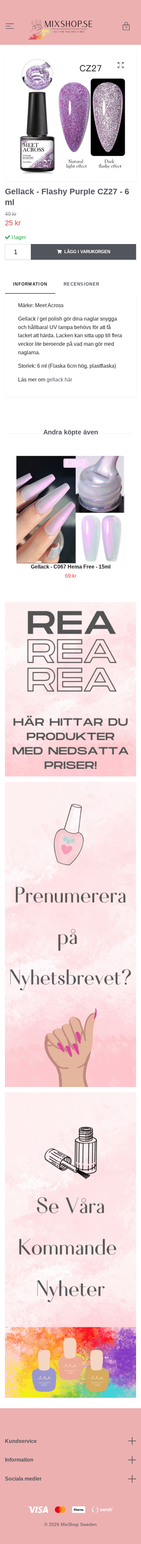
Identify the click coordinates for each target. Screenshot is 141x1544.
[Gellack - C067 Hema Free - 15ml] (70, 527)
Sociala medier (23, 1496)
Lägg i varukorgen (87, 268)
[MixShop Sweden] (83, 30)
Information (19, 1477)
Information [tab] (30, 301)
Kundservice (21, 1458)
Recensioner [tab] (81, 301)
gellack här (59, 396)
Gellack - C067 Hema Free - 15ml (71, 584)
